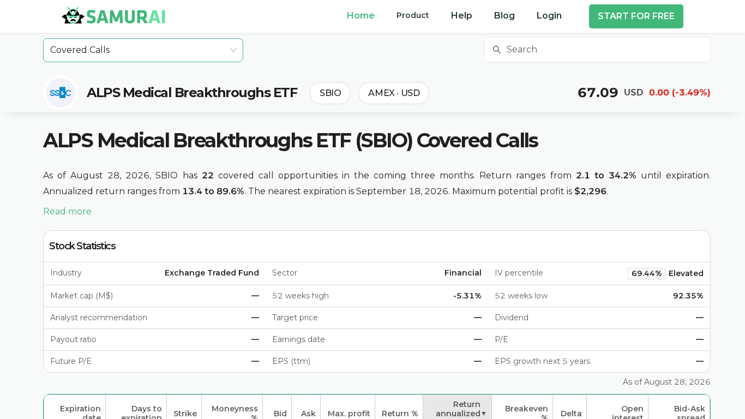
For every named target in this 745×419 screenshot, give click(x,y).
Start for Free (636, 16)
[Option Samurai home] (113, 15)
